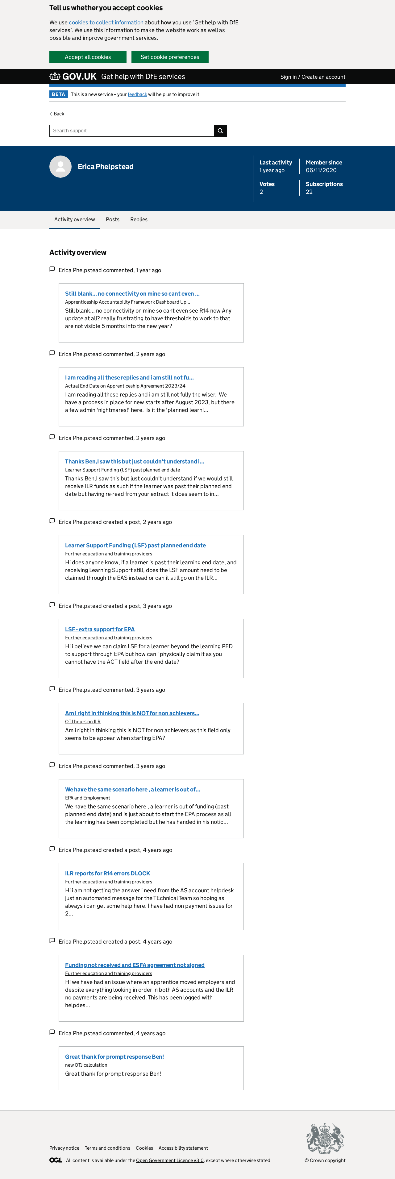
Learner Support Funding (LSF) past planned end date (122, 470)
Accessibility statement (183, 1148)
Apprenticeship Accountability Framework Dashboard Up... (127, 302)
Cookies (144, 1148)
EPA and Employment (87, 798)
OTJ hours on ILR (83, 721)
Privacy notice (64, 1148)
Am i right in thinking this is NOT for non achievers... (132, 713)
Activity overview (74, 219)
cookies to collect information (106, 22)
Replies (139, 219)
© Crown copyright (325, 1160)
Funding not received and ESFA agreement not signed (135, 965)
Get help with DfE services (143, 76)
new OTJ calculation (86, 1065)
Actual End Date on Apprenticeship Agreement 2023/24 (125, 386)
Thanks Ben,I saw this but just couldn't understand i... (134, 461)
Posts (112, 219)
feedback (137, 94)
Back (59, 114)
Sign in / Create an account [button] (313, 76)
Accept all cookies (88, 56)
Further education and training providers (108, 554)
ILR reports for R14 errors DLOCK (107, 873)
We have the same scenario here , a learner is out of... (132, 789)
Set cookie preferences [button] (170, 56)
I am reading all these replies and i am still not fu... (129, 377)
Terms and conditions (107, 1148)
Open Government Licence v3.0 (170, 1160)
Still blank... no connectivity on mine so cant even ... (132, 293)
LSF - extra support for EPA (100, 629)
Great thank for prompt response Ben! (114, 1056)
